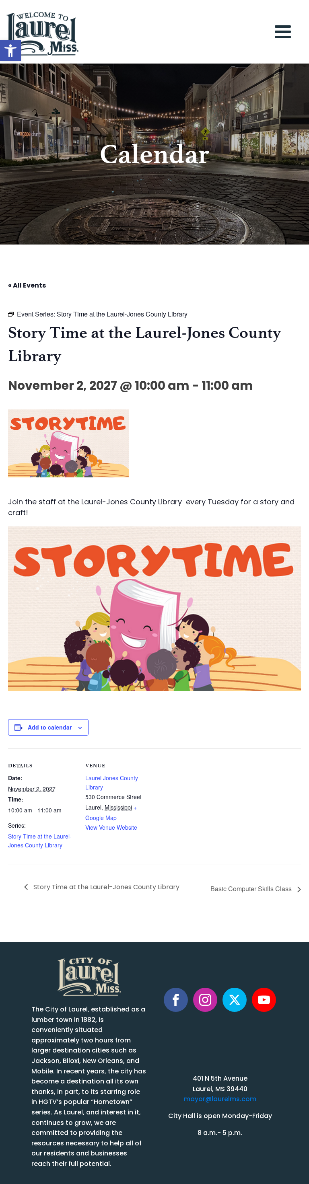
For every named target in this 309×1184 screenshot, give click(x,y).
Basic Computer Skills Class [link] (251, 888)
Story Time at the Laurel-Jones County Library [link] (105, 887)
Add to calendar (50, 727)
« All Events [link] (27, 286)
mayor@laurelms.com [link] (220, 1099)
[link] (10, 50)
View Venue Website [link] (111, 827)
